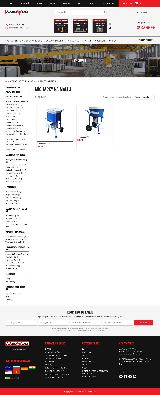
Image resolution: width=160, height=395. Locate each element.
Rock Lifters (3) (11, 119)
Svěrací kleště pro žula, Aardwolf (24, 41)
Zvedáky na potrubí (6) (14, 125)
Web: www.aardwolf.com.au (129, 354)
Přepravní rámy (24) (13, 195)
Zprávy (9, 3)
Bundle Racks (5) (11, 257)
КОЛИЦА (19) (10, 274)
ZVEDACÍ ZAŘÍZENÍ (54, 41)
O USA (91, 3)
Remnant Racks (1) (12, 266)
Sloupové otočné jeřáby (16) (15, 288)
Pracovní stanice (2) (12, 219)
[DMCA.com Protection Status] (12, 378)
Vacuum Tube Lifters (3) (14, 108)
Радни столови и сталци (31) (16, 210)
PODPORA (66, 3)
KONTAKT (53, 3)
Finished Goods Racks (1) (14, 263)
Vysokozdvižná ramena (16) (16, 237)
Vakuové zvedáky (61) (13, 105)
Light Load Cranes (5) (13, 294)
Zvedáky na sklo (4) (13, 128)
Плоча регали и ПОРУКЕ (79, 41)
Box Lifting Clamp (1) (13, 111)
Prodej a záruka (88, 362)
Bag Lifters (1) (10, 116)
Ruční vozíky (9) (11, 282)
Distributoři (24, 3)
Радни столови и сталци (57, 374)
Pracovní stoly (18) (12, 216)
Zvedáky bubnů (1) (12, 114)
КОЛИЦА (112, 41)
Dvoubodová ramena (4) (15, 131)
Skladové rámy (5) (12, 201)
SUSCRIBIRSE (144, 323)
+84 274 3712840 (132, 349)
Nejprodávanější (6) (12, 87)
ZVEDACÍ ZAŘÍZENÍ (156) (14, 92)
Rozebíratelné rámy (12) (14, 192)
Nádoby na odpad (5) (13, 179)
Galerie (39, 3)
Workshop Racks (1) (12, 260)
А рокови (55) (10, 187)
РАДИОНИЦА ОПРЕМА (54, 371)
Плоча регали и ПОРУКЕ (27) (15, 248)
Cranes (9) (9, 300)
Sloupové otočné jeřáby (56, 355)
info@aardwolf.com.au (19, 28)
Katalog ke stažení (107, 3)
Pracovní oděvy (52, 352)
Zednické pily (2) (11, 176)
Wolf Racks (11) (11, 204)
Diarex (48, 349)
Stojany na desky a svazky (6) (17, 254)
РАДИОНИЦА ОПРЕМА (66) (15, 155)
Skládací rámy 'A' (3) (13, 198)
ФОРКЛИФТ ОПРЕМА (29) (14, 232)
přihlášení (143, 12)
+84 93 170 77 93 (16, 24)
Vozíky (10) (9, 279)
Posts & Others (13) (12, 269)
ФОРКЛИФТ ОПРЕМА (54, 377)
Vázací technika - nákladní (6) (16, 150)
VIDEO (79, 3)
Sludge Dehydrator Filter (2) (15, 170)
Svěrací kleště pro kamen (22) (16, 102)
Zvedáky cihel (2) (11, 122)
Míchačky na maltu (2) (13, 173)
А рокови (100, 41)
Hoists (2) (9, 297)
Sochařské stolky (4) (13, 221)
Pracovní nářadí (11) (12, 182)
